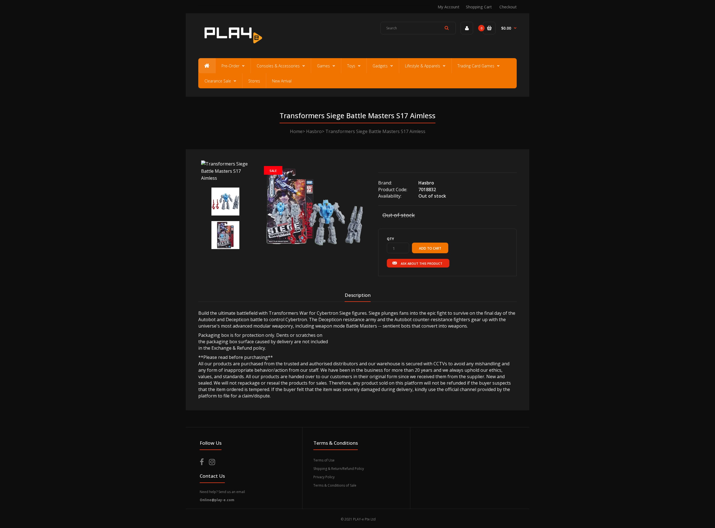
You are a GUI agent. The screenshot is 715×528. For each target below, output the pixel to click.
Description (358, 295)
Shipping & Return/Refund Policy (338, 468)
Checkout (508, 7)
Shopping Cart (479, 7)
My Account (448, 7)
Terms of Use (324, 460)
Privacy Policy (324, 477)
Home (296, 131)
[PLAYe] (232, 46)
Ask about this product (421, 263)
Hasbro (314, 131)
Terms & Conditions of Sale (334, 485)
